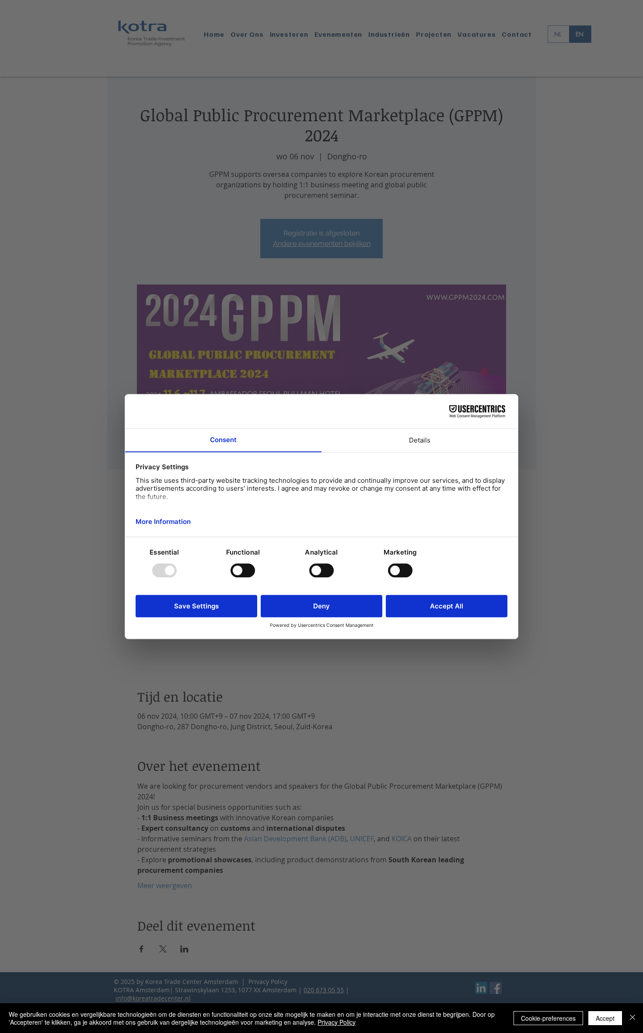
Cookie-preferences (548, 1018)
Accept (605, 1018)
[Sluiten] (632, 1018)
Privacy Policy (337, 1022)
